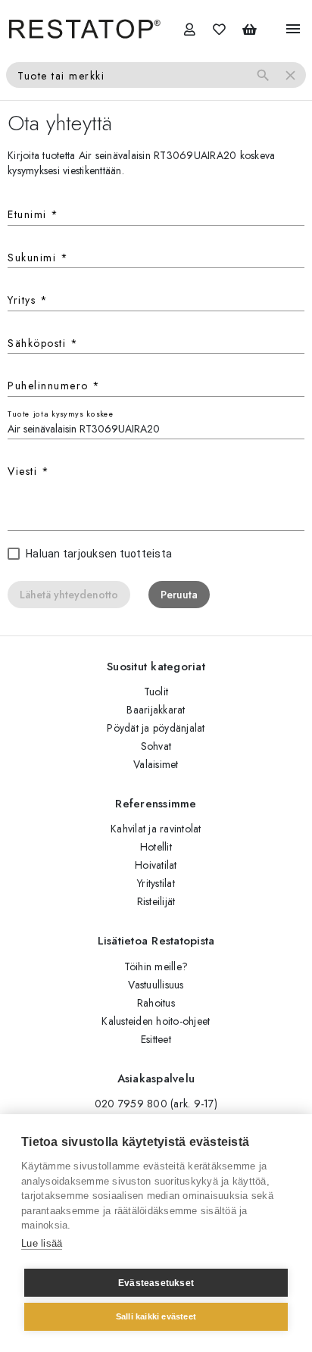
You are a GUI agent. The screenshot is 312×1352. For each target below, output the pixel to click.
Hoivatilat (156, 865)
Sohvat (156, 746)
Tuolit (156, 691)
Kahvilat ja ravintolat (156, 828)
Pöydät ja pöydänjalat (155, 727)
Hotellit (156, 846)
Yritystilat (156, 883)
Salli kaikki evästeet (156, 1316)
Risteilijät (156, 901)
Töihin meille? (156, 966)
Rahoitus (156, 1002)
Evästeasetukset (156, 1283)
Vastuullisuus (155, 984)
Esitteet (156, 1039)
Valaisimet (156, 764)
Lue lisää (41, 1243)
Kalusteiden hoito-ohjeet (155, 1021)
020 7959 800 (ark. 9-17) (156, 1103)
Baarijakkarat (155, 709)
